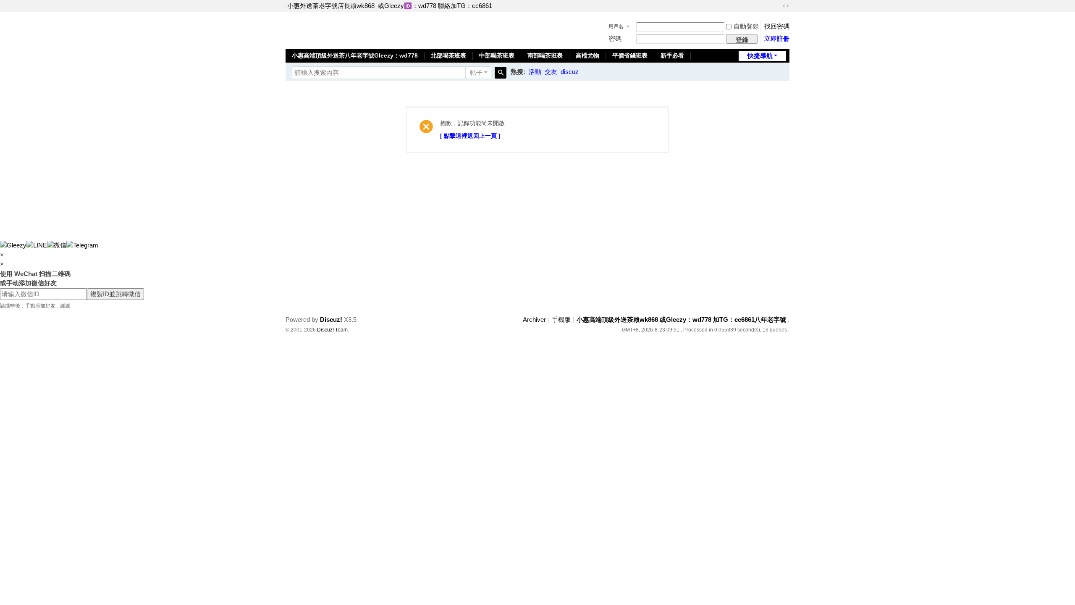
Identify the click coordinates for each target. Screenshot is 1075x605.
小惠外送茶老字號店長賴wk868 (331, 5)
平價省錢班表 (630, 55)
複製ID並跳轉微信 (115, 293)
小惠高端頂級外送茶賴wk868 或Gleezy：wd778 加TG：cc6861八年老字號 (681, 319)
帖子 (476, 72)
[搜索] (500, 73)
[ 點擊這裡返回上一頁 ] (470, 135)
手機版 (561, 319)
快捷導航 (760, 55)
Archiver (534, 319)
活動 (535, 71)
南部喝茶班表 (545, 55)
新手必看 (672, 55)
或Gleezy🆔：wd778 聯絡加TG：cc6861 (435, 5)
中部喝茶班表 (496, 55)
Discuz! (331, 319)
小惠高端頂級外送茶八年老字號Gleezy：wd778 (355, 55)
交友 (551, 71)
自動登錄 (746, 26)
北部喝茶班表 (448, 55)
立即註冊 (776, 38)
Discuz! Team (332, 330)
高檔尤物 (587, 55)
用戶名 (616, 26)
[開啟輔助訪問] (778, 6)
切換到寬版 (785, 6)
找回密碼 (776, 26)
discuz (570, 71)
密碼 (615, 38)
